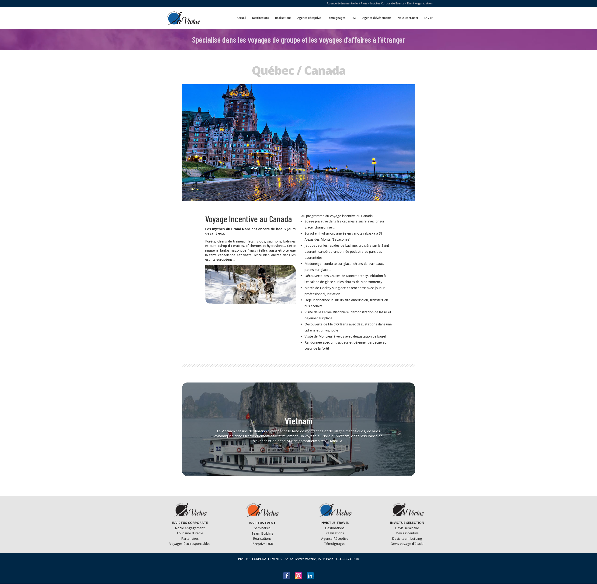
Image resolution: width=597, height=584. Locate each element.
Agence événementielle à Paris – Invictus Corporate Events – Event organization (380, 3)
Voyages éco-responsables (189, 543)
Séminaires (262, 528)
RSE (354, 18)
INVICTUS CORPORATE (190, 522)
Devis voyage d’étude (407, 543)
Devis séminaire (407, 528)
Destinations (260, 18)
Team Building (262, 533)
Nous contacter (408, 18)
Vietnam (298, 420)
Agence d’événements (377, 18)
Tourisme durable (190, 533)
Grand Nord (240, 229)
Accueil (241, 18)
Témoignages (336, 18)
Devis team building (407, 538)
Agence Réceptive (309, 18)
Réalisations (283, 18)
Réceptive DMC (262, 544)
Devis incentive (407, 533)
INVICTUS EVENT (262, 523)
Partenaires (190, 538)
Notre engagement (190, 528)
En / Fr (428, 18)
